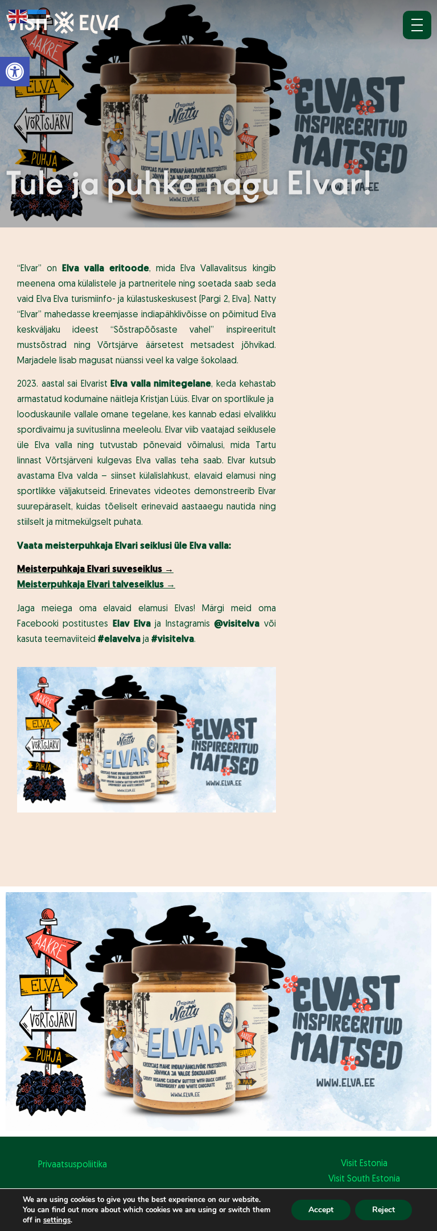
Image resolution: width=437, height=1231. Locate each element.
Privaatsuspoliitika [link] (72, 1165)
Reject (383, 1209)
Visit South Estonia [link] (364, 1179)
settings (57, 1220)
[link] (15, 71)
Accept (320, 1209)
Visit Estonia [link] (364, 1163)
